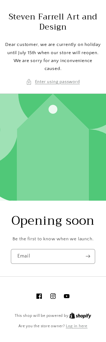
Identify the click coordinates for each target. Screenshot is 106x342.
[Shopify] (80, 315)
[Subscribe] (88, 256)
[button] (53, 82)
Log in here (77, 326)
